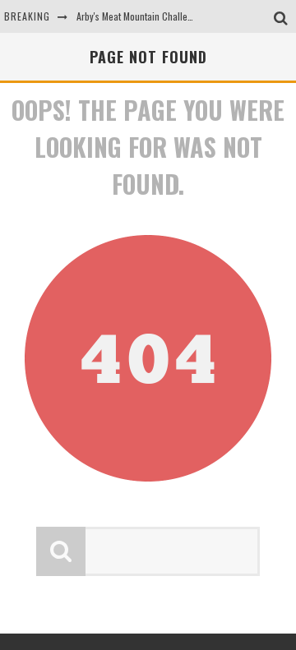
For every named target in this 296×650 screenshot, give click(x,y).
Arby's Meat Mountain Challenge (139, 16)
